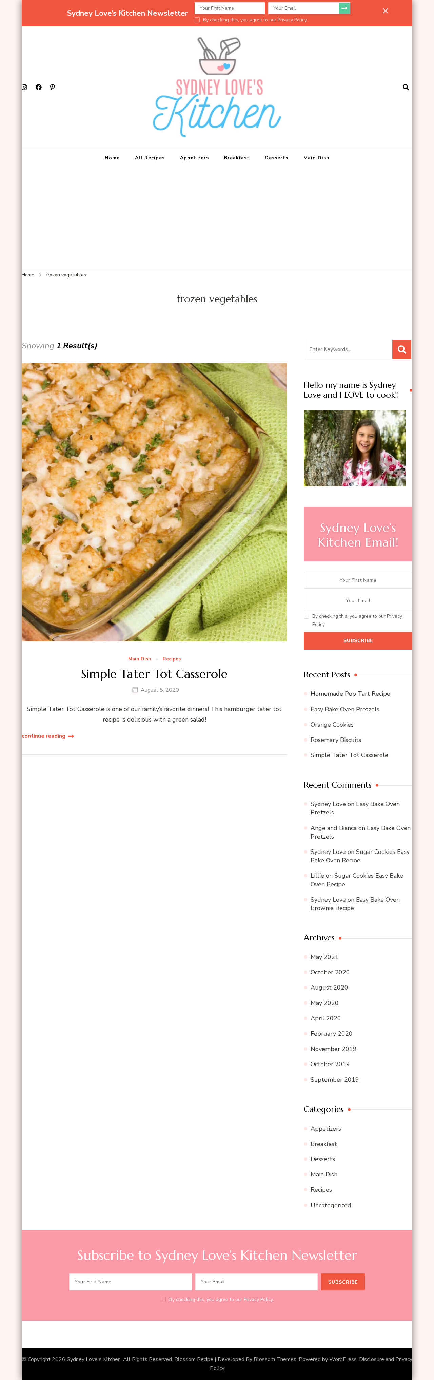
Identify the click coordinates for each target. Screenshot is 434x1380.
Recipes (172, 659)
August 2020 (329, 987)
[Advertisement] (217, 218)
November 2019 (334, 1049)
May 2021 (325, 957)
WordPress (343, 1359)
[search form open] (405, 87)
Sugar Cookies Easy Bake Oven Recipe (360, 856)
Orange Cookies (332, 725)
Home (112, 158)
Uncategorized (331, 1205)
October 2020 (330, 972)
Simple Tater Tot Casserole (154, 674)
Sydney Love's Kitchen (94, 1359)
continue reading (43, 736)
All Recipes (150, 158)
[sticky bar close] (385, 11)
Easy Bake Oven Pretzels (345, 709)
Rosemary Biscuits (336, 740)
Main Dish (316, 158)
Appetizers (194, 158)
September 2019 (335, 1080)
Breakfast (237, 158)
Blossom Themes (275, 1359)
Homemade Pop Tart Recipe (350, 694)
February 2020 (332, 1034)
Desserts (276, 158)
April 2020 (326, 1018)
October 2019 (330, 1064)
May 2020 (325, 1003)
